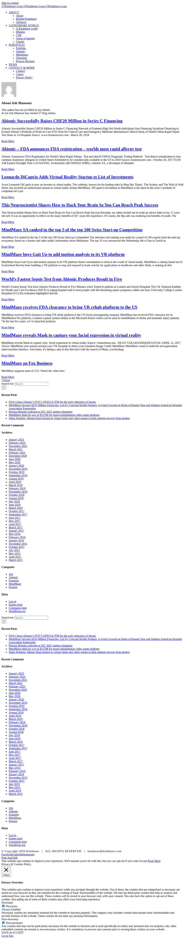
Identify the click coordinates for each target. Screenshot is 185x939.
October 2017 (16, 511)
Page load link (9, 857)
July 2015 (14, 550)
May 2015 (14, 553)
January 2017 (16, 530)
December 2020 (18, 455)
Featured (14, 580)
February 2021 (17, 452)
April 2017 (15, 524)
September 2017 (18, 514)
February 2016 (17, 537)
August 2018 (16, 498)
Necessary (12, 906)
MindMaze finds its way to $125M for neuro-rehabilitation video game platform (54, 415)
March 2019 (16, 485)
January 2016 (16, 540)
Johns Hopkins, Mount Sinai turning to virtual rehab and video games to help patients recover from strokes (69, 418)
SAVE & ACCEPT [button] (12, 932)
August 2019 (16, 478)
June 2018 (14, 504)
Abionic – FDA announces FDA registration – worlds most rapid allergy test (71, 148)
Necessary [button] (7, 902)
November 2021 (18, 446)
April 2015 (15, 556)
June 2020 (14, 459)
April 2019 (15, 481)
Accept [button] (143, 860)
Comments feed (18, 607)
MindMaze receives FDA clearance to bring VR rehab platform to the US (69, 307)
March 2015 (16, 560)
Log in (12, 601)
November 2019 (18, 468)
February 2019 (17, 488)
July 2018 (14, 501)
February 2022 (17, 442)
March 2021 (16, 449)
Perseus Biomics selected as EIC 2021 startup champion (40, 411)
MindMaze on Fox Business (26, 363)
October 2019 (16, 472)
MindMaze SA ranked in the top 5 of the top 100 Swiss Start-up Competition (71, 229)
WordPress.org (17, 611)
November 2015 (18, 543)
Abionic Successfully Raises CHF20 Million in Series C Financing (61, 120)
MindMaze (15, 583)
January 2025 (16, 439)
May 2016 (14, 534)
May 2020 (14, 462)
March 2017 (16, 527)
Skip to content (10, 3)
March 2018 (16, 507)
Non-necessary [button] (9, 919)
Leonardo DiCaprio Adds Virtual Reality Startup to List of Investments (67, 177)
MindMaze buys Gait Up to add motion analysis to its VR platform (63, 254)
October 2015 (16, 547)
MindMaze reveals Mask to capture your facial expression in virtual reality (71, 335)
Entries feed (15, 604)
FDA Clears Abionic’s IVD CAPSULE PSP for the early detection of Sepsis (52, 401)
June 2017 (14, 517)
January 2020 (16, 465)
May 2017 (14, 520)
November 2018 (18, 491)
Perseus (13, 587)
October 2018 (16, 494)
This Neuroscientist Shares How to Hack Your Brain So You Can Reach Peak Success (79, 205)
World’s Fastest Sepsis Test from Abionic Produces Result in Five (61, 279)
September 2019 (18, 475)
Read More (7, 141)
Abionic (13, 577)
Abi (11, 574)
